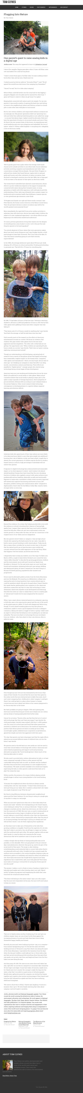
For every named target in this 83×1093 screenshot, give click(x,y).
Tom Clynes (20, 2)
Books (32, 7)
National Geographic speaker (30, 994)
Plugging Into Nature (10, 1021)
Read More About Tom (10, 1075)
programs (32, 1011)
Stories (24, 7)
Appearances (53, 7)
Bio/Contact (64, 7)
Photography (41, 7)
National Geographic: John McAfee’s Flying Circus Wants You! (25, 1023)
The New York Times (17, 1000)
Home (16, 7)
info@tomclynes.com (14, 1013)
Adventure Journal (41, 64)
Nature (27, 1000)
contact (34, 1009)
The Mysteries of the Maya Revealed (39, 1022)
